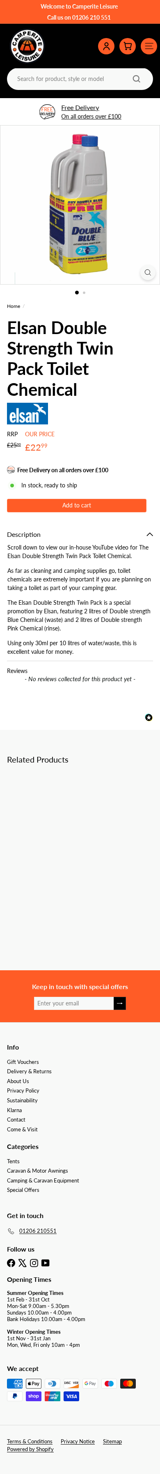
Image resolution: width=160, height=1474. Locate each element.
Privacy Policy (23, 1090)
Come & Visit (22, 1129)
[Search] (136, 79)
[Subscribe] (120, 1003)
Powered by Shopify (30, 1449)
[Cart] (127, 46)
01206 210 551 (91, 17)
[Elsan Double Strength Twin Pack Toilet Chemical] (58, 838)
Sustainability (22, 1100)
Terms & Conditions (30, 1441)
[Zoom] (147, 272)
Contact (16, 1119)
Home (13, 306)
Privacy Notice (78, 1441)
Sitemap (112, 1441)
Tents (13, 1161)
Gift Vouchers (23, 1062)
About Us (18, 1081)
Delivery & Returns (29, 1071)
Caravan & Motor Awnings (37, 1170)
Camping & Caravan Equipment (43, 1180)
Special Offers (23, 1190)
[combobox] (79, 78)
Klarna (14, 1110)
